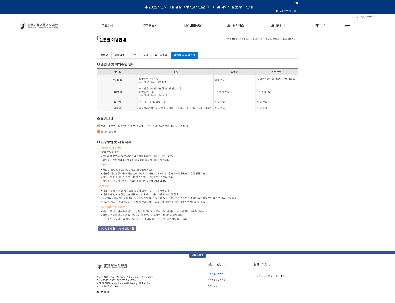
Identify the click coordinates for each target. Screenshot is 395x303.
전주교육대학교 (368, 16)
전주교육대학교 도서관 (239, 39)
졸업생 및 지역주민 (184, 55)
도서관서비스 (235, 25)
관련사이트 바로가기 (267, 276)
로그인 (355, 16)
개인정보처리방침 (216, 273)
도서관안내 (278, 25)
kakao (106, 291)
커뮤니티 (320, 25)
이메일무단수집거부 (217, 279)
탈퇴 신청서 (125, 228)
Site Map (197, 255)
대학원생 (120, 55)
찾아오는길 (213, 285)
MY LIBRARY (193, 25)
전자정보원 (150, 25)
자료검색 (107, 25)
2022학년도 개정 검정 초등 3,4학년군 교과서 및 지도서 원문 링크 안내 (200, 7)
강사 (145, 55)
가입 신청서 (106, 228)
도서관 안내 (257, 39)
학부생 (104, 55)
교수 (133, 55)
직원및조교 (161, 55)
